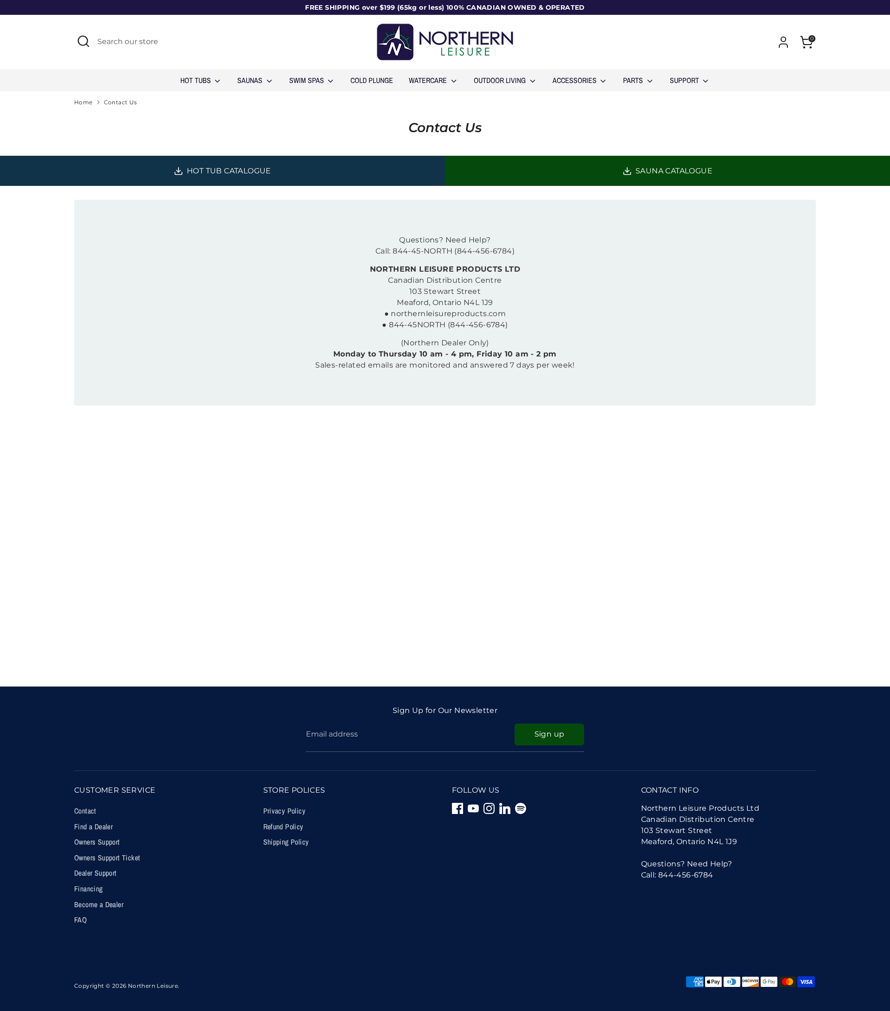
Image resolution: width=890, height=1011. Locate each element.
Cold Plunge (371, 80)
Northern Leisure (153, 985)
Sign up (549, 734)
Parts (634, 80)
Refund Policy (283, 826)
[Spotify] (520, 808)
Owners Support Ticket (107, 857)
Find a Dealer (93, 826)
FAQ (80, 920)
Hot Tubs (196, 80)
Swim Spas (307, 80)
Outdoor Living (501, 80)
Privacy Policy (284, 811)
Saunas (250, 80)
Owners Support (97, 842)
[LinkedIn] (504, 808)
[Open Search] (83, 41)
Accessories (575, 80)
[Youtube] (473, 808)
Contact (85, 811)
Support (685, 80)
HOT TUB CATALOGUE (229, 170)
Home (83, 102)
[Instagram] (489, 808)
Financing (88, 889)
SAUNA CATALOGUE (674, 170)
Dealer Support (95, 873)
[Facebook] (457, 808)
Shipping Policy (286, 842)
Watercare (429, 80)
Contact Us (120, 102)
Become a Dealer (98, 904)
